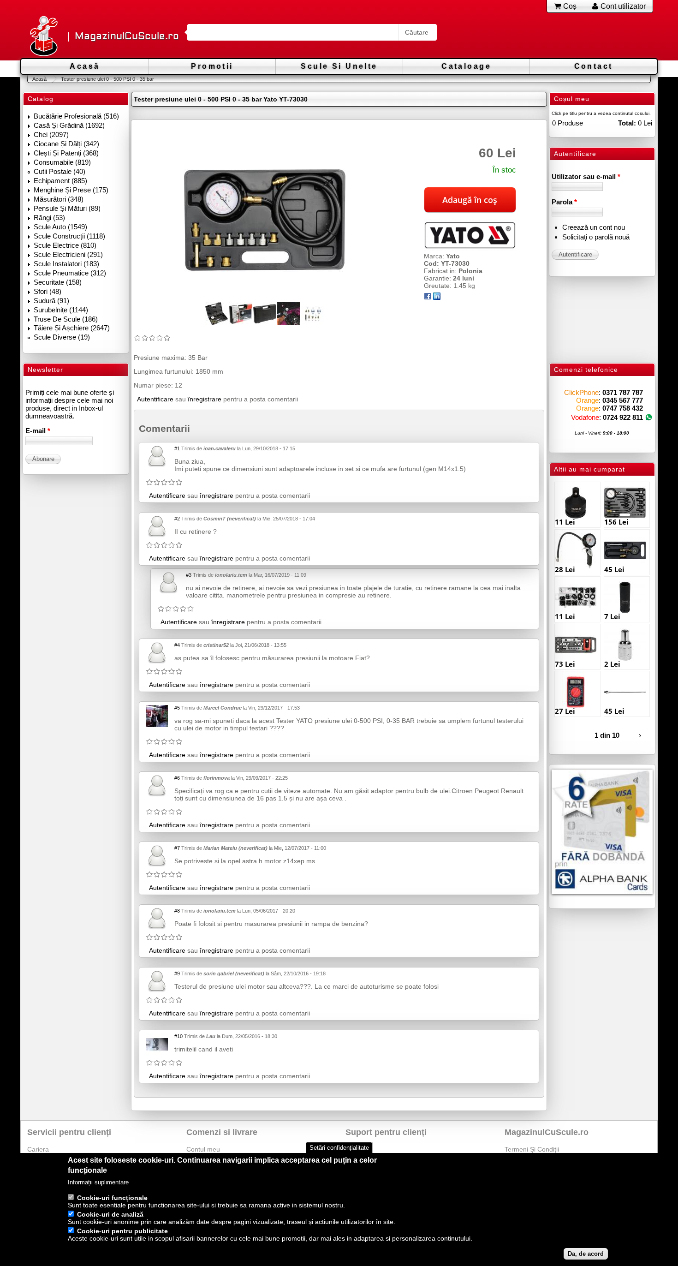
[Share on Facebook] (427, 297)
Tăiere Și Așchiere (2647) (72, 328)
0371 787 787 (622, 392)
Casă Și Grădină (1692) (69, 125)
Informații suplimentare (98, 1182)
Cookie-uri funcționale (112, 1197)
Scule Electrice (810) (65, 245)
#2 (177, 518)
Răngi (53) (49, 217)
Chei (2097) (51, 134)
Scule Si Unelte (339, 66)
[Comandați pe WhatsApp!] (649, 417)
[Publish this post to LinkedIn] (436, 297)
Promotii (212, 66)
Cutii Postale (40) (59, 171)
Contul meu (203, 1149)
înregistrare (204, 399)
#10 (178, 1036)
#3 (188, 575)
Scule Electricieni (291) (68, 254)
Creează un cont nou (593, 227)
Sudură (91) (51, 301)
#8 (177, 911)
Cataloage (466, 66)
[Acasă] (43, 36)
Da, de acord (586, 1253)
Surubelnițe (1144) (61, 310)
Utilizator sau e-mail (586, 176)
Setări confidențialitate (339, 1147)
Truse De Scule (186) (66, 319)
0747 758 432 (622, 408)
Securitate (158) (58, 282)
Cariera (38, 1149)
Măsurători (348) (58, 199)
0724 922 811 (623, 417)
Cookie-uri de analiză (110, 1214)
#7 (177, 848)
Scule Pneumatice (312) (70, 273)
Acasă (85, 66)
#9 (177, 973)
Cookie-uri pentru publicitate (122, 1231)
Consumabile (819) (62, 162)
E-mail (37, 431)
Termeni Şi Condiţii (532, 1149)
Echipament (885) (60, 181)
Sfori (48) (47, 291)
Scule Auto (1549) (60, 227)
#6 (177, 778)
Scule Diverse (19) (62, 337)
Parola (564, 202)
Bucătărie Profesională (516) (76, 116)
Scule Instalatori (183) (66, 264)
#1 (177, 448)
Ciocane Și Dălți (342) (66, 144)
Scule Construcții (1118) (69, 236)
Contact (593, 66)
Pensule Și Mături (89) (67, 208)
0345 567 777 (622, 400)
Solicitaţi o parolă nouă (596, 237)
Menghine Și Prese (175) (71, 190)
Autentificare (155, 399)
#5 (177, 708)
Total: (627, 123)
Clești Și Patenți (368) (66, 153)
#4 (177, 645)
